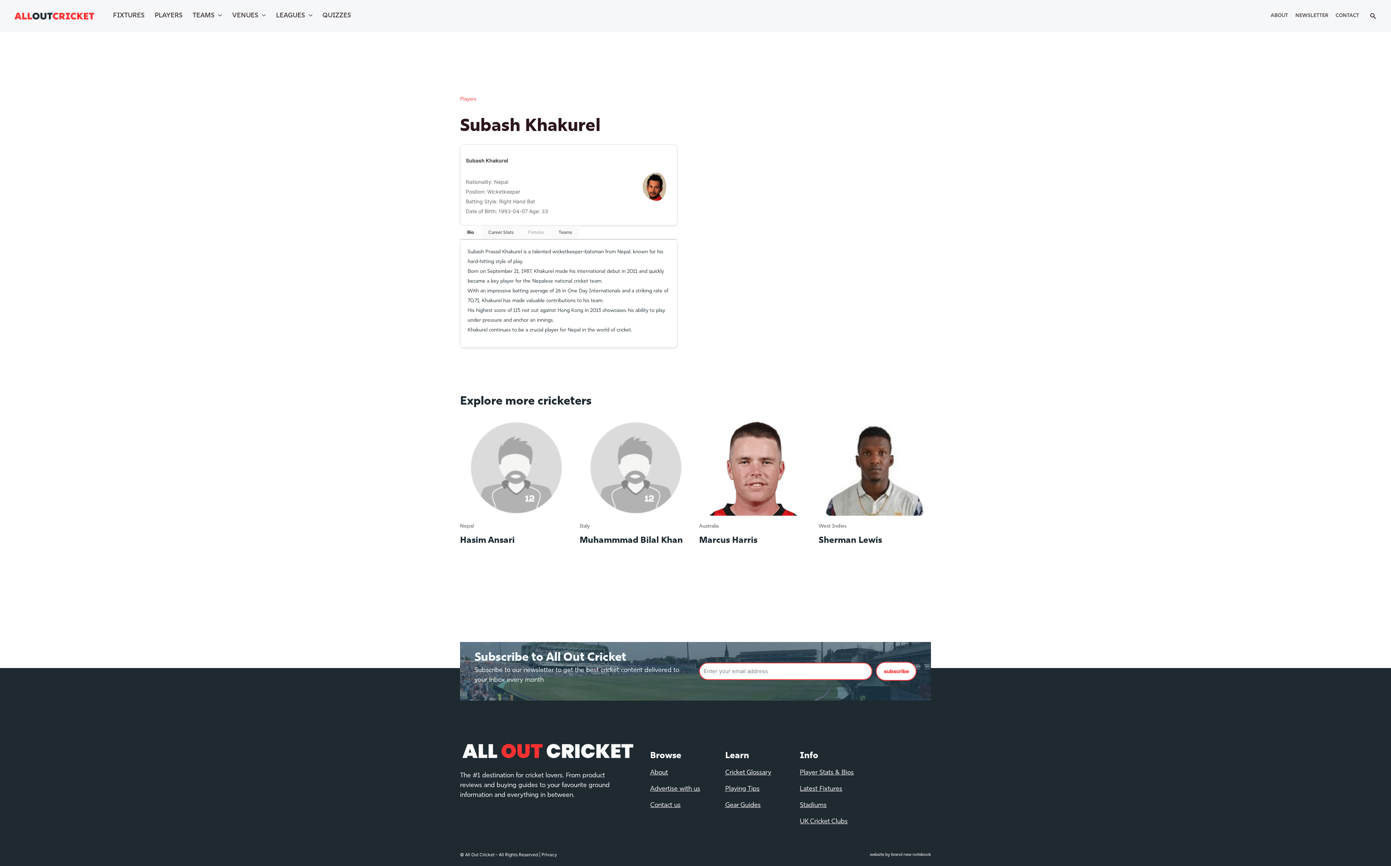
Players (169, 16)
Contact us (665, 805)
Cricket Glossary (748, 773)
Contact (1347, 15)
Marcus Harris (728, 540)
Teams (203, 16)
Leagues (290, 16)
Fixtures (129, 16)
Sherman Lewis (850, 540)
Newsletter (1311, 15)
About (1279, 15)
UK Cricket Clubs (824, 822)
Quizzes (336, 16)
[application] (218, 16)
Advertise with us (675, 789)
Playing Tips (742, 789)
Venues (245, 16)
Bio (470, 232)
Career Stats (501, 232)
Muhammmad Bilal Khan (631, 540)
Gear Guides (743, 805)
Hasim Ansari (487, 540)
